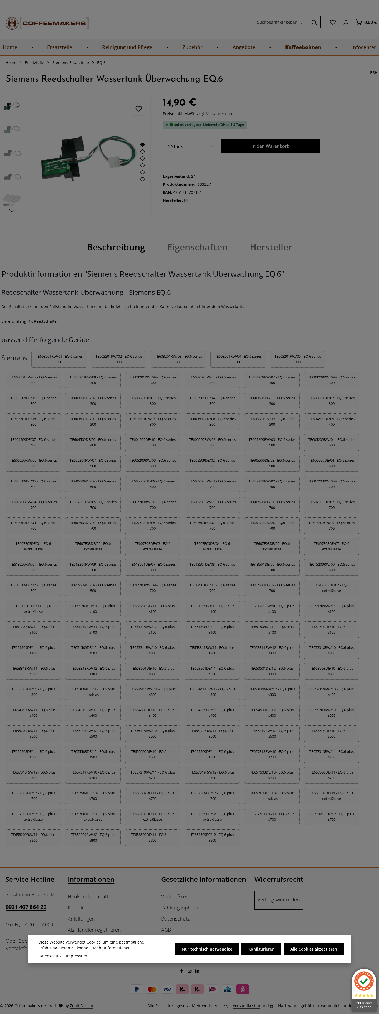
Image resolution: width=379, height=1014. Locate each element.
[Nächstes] (12, 211)
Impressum (76, 956)
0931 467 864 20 (26, 907)
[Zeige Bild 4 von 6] (142, 165)
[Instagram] (190, 971)
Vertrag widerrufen (278, 899)
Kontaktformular (24, 948)
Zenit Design (81, 1005)
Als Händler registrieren (94, 929)
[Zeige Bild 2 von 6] (142, 151)
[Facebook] (182, 971)
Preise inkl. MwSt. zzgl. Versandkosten (198, 113)
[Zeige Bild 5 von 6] (142, 172)
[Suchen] (314, 22)
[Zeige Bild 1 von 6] (142, 145)
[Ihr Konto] (346, 22)
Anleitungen (81, 918)
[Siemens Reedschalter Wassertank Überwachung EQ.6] (89, 157)
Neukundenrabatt (88, 896)
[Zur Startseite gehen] (41, 22)
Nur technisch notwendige (207, 949)
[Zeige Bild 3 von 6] (142, 158)
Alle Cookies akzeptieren (313, 949)
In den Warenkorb (270, 146)
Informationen (91, 879)
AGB (166, 929)
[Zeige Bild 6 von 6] (142, 179)
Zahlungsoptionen (182, 907)
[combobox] (281, 22)
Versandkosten (246, 1005)
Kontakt (76, 907)
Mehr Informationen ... (114, 948)
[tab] (116, 247)
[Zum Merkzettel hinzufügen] (138, 108)
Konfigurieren (261, 949)
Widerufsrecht (177, 896)
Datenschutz (175, 918)
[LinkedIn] (197, 971)
